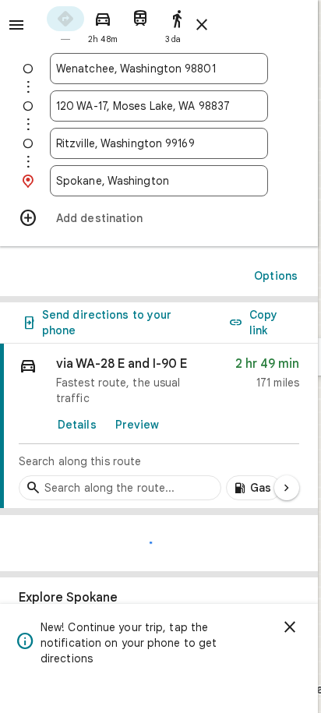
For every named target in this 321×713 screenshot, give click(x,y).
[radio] (65, 23)
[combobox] (159, 68)
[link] (159, 426)
